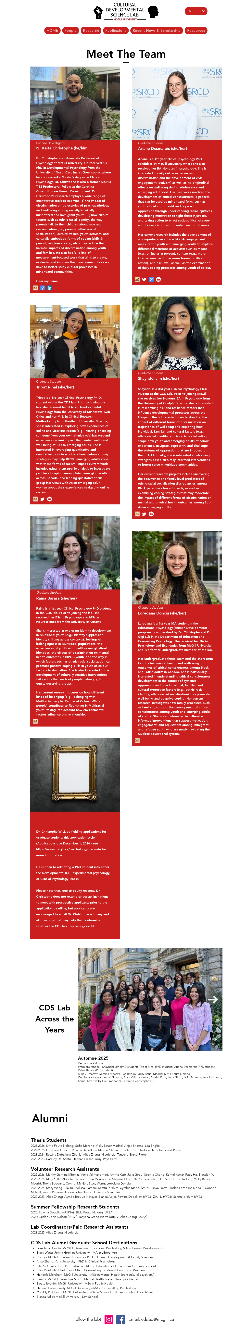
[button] (70, 30)
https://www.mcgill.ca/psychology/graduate (68, 849)
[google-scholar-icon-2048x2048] (151, 279)
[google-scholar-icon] (42, 287)
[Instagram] (109, 1319)
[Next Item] (213, 999)
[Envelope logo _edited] (137, 279)
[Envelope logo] (35, 287)
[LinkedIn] (49, 287)
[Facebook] (120, 1319)
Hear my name (47, 281)
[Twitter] (144, 279)
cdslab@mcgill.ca (157, 1319)
